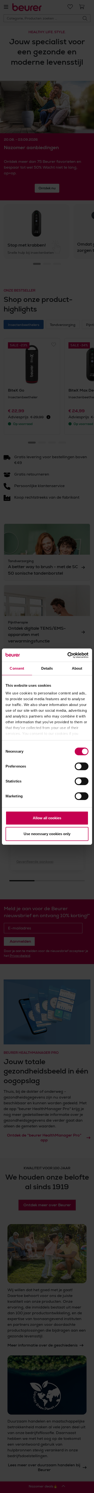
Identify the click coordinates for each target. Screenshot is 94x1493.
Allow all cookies (47, 818)
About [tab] (77, 668)
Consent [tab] (17, 668)
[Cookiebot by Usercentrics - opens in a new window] (67, 655)
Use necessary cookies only (47, 834)
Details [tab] (47, 668)
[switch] (81, 766)
